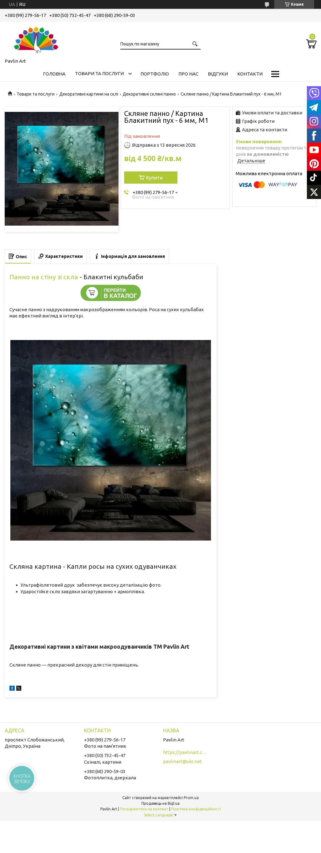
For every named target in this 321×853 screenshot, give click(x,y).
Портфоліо (154, 73)
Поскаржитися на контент (144, 809)
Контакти (250, 73)
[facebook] (12, 689)
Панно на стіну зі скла (43, 276)
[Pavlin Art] (36, 39)
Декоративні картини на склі (88, 94)
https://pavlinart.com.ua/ (185, 752)
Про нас (188, 73)
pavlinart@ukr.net (182, 761)
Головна (54, 73)
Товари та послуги (99, 73)
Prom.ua (191, 798)
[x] (18, 689)
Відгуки (218, 73)
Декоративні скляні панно (149, 94)
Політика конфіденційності (196, 809)
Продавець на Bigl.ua (160, 803)
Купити (154, 178)
